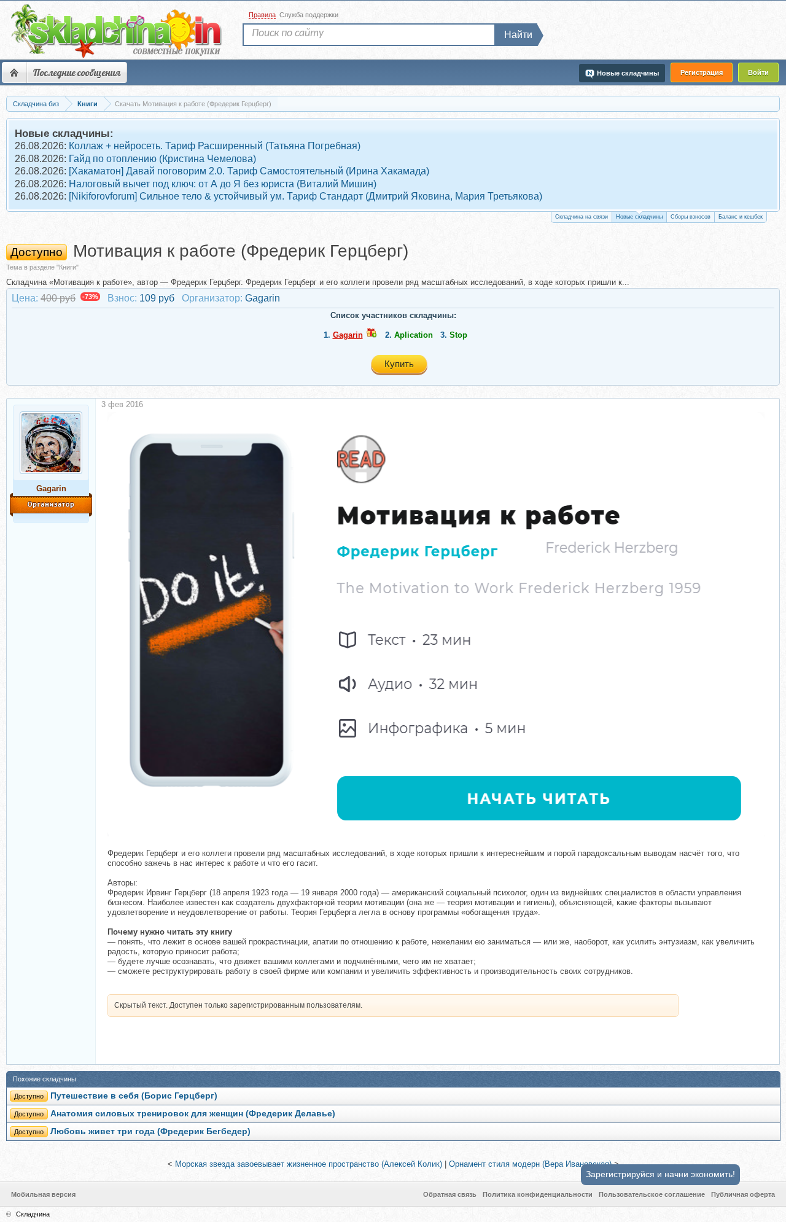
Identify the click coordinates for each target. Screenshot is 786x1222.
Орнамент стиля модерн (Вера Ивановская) (530, 1164)
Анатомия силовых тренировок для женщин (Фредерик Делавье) (192, 1113)
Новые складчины (639, 217)
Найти (518, 34)
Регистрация (701, 72)
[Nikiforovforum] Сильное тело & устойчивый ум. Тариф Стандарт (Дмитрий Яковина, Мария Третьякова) (305, 196)
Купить (399, 364)
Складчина (33, 1214)
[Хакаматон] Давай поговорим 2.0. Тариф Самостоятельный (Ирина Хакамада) (249, 171)
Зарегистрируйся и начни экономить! (660, 1174)
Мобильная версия (43, 1194)
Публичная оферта (743, 1194)
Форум (14, 72)
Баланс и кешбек (740, 217)
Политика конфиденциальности (538, 1194)
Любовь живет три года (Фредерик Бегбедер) (150, 1131)
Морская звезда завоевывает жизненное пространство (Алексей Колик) (308, 1164)
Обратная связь (450, 1194)
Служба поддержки (308, 14)
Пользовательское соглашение (652, 1194)
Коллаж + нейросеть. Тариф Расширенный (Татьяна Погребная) (214, 146)
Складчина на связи (581, 217)
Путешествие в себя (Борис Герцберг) (133, 1095)
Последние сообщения (76, 72)
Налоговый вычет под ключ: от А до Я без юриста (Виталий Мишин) (222, 184)
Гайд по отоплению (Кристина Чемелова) (162, 159)
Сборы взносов (690, 217)
